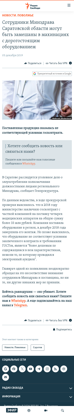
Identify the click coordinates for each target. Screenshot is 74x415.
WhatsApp (28, 163)
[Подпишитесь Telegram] (38, 368)
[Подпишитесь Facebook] (13, 368)
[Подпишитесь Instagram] (47, 368)
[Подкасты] (63, 368)
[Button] (32, 63)
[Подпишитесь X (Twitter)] (22, 368)
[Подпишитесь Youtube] (30, 368)
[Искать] (62, 410)
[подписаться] (5, 377)
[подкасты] (29, 410)
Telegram (20, 305)
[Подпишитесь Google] (5, 368)
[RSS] (55, 368)
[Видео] (45, 410)
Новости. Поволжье (18, 15)
